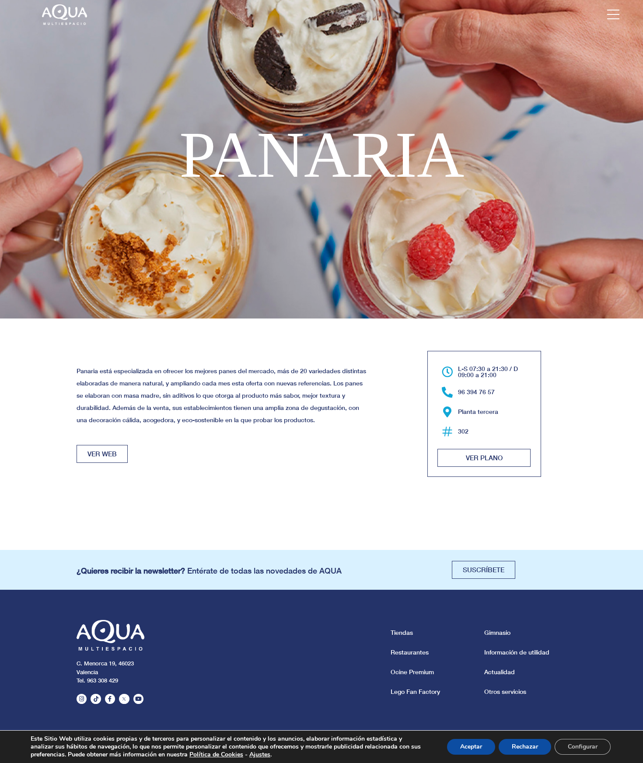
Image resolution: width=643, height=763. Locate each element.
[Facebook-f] (110, 699)
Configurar (583, 746)
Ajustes (259, 755)
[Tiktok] (96, 699)
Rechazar (525, 746)
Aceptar (471, 746)
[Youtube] (138, 699)
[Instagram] (82, 699)
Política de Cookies (216, 754)
